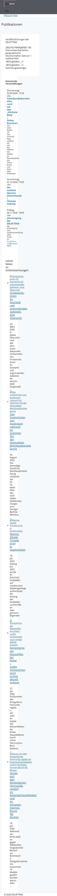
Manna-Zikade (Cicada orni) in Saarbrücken (17, 541)
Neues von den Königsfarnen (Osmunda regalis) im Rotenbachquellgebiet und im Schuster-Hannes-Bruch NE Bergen (23, 795)
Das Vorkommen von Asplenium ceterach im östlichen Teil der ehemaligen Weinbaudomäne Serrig (20, 431)
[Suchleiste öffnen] (7, 11)
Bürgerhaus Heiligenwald (12, 242)
